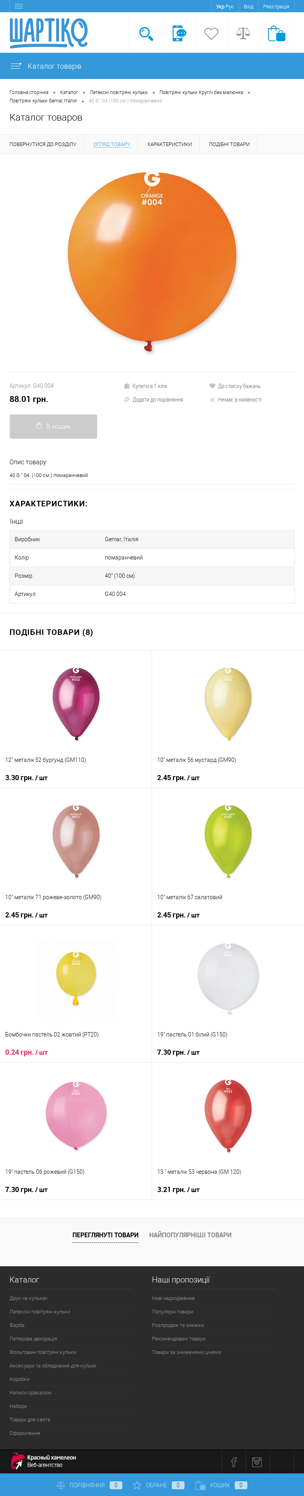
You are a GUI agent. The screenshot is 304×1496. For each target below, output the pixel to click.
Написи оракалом (30, 1393)
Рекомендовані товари (178, 1339)
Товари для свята (30, 1420)
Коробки (19, 1379)
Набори (18, 1406)
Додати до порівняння (158, 399)
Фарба (17, 1325)
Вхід (248, 7)
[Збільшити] (152, 263)
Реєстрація (276, 7)
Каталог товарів (54, 66)
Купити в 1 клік (150, 386)
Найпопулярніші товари (190, 1235)
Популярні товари (172, 1312)
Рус (230, 7)
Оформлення (25, 1433)
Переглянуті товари (105, 1235)
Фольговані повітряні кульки (43, 1352)
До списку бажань (239, 386)
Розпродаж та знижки (178, 1325)
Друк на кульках (29, 1298)
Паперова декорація (33, 1339)
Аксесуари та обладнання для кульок (53, 1366)
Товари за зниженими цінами (186, 1352)
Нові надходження (173, 1298)
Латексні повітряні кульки (40, 1312)
